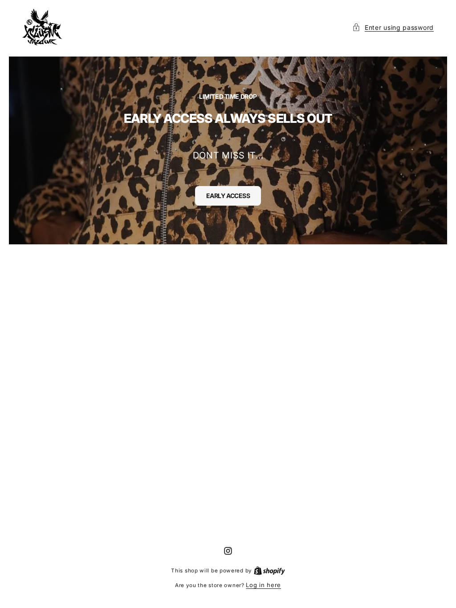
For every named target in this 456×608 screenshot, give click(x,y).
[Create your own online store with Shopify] (269, 570)
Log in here (263, 584)
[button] (393, 27)
